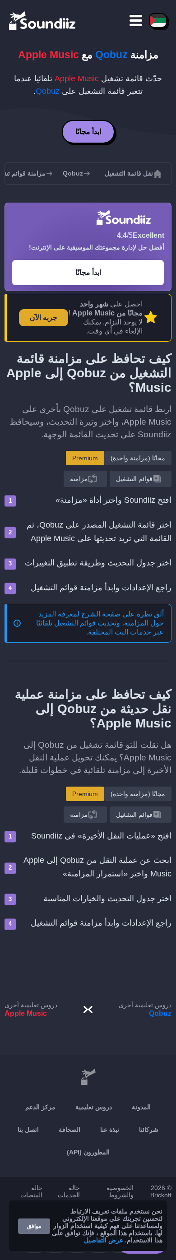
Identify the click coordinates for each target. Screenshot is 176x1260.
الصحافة (69, 1129)
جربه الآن (43, 317)
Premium (85, 458)
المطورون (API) (88, 1152)
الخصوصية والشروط (120, 1191)
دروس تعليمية (93, 1107)
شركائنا (148, 1129)
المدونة (141, 1107)
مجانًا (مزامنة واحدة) (138, 458)
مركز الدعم (40, 1107)
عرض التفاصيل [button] (103, 1240)
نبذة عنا (109, 1129)
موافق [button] (34, 1226)
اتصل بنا (28, 1129)
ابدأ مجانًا (88, 131)
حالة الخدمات (69, 1191)
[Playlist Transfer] (43, 20)
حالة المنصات (31, 1191)
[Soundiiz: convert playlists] (88, 1077)
